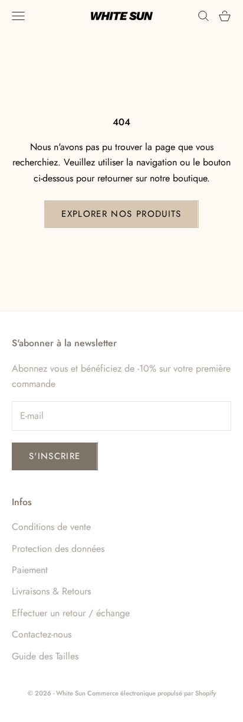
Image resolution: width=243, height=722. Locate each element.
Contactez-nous (41, 634)
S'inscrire (55, 456)
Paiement (30, 570)
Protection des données (58, 548)
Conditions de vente (51, 527)
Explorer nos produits (121, 213)
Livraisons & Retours (51, 591)
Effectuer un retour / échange (71, 613)
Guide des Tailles (45, 656)
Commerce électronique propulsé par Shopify (151, 693)
